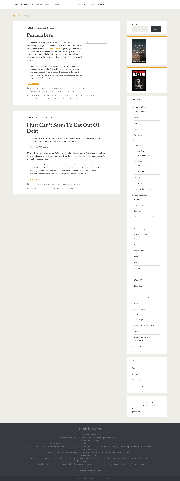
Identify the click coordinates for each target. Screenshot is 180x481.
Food (136, 257)
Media (136, 304)
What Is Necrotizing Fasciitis (144, 217)
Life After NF (139, 205)
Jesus (54, 96)
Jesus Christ (60, 189)
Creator (53, 28)
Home (16, 16)
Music (136, 239)
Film (135, 263)
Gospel (48, 189)
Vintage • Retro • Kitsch (142, 298)
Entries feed (136, 374)
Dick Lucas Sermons (143, 166)
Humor (136, 274)
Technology (138, 286)
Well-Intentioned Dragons (63, 99)
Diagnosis (137, 211)
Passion (70, 5)
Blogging (137, 314)
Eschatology (138, 129)
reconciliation (38, 99)
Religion (137, 117)
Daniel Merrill (139, 171)
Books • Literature (40, 88)
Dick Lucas (138, 161)
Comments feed (138, 380)
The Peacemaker (56, 48)
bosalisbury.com (24, 4)
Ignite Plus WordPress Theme (80, 478)
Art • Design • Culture (140, 235)
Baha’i (136, 123)
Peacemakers (87, 96)
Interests (82, 5)
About (101, 5)
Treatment (138, 199)
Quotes (81, 184)
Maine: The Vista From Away (144, 326)
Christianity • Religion (65, 88)
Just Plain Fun (139, 251)
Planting (75, 91)
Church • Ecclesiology (140, 141)
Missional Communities (56, 91)
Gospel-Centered (88, 88)
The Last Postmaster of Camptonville (142, 338)
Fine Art (137, 268)
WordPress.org (137, 386)
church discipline (39, 96)
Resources (137, 223)
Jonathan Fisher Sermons (145, 155)
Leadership (36, 91)
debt (40, 189)
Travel (136, 245)
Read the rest (33, 83)
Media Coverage (140, 229)
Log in (134, 368)
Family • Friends (138, 346)
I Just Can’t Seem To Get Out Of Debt (63, 128)
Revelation (138, 135)
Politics (136, 292)
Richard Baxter (139, 145)
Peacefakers (40, 35)
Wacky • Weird (139, 280)
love (60, 96)
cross (33, 189)
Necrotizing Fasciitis (139, 195)
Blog (92, 5)
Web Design (138, 320)
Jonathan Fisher (139, 151)
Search (134, 25)
